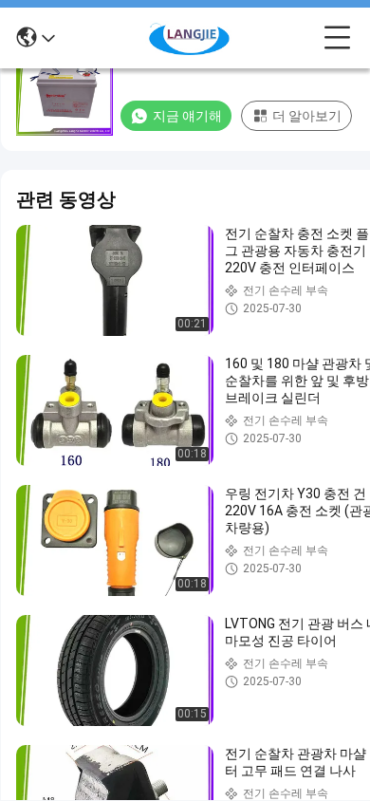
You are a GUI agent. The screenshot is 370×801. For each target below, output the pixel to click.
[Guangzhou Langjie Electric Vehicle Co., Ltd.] (189, 38)
